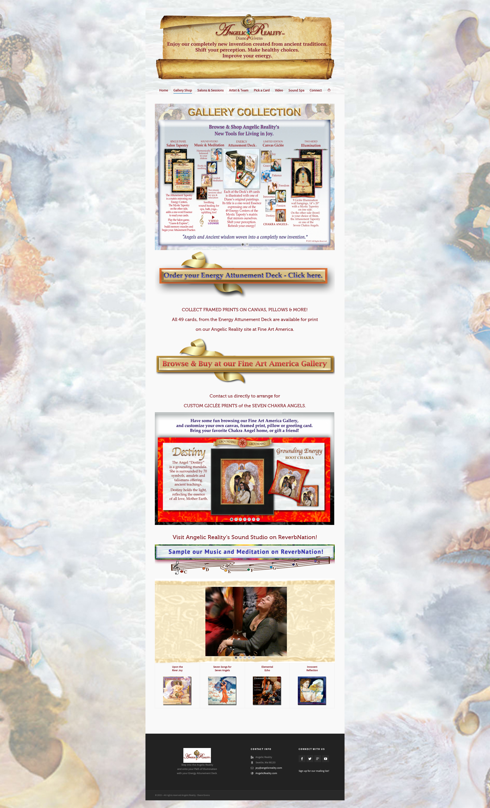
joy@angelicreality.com (269, 768)
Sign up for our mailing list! (314, 771)
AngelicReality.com (266, 773)
